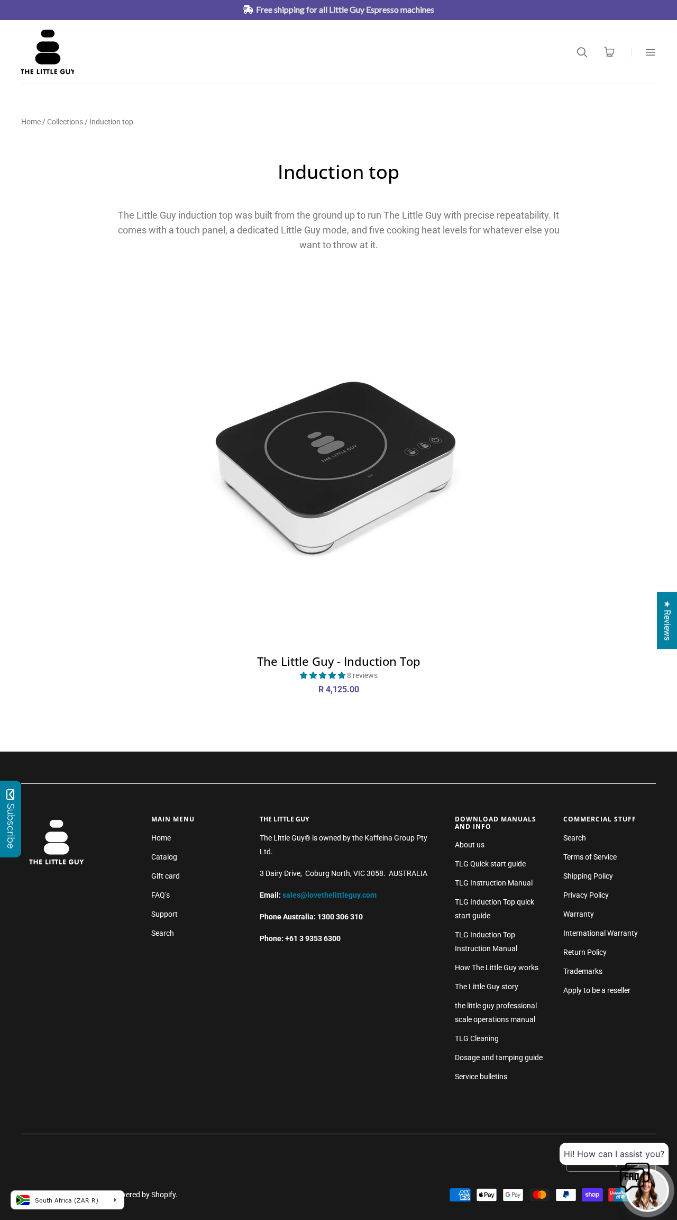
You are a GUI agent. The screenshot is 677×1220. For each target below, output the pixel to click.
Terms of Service (590, 857)
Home (31, 122)
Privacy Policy (586, 895)
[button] (323, 675)
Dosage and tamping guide (499, 1057)
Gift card (165, 876)
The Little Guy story (486, 986)
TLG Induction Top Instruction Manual (486, 941)
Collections (65, 122)
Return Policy (585, 952)
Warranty (578, 914)
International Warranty (600, 933)
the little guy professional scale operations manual (496, 1012)
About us (469, 845)
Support (164, 914)
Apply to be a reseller (596, 990)
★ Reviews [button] (667, 620)
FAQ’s (160, 895)
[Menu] (643, 52)
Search (162, 933)
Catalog (164, 857)
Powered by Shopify (143, 1194)
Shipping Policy (588, 876)
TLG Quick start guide (490, 864)
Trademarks (582, 971)
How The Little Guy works (496, 967)
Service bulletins (481, 1076)
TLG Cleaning (477, 1038)
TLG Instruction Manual (494, 883)
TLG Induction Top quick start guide (494, 909)
